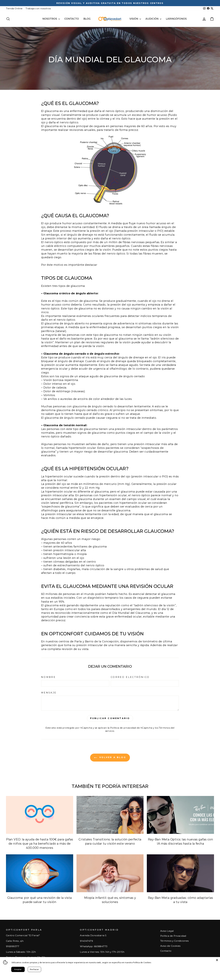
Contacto (71, 18)
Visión (134, 18)
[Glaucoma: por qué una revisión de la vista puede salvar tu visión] (39, 873)
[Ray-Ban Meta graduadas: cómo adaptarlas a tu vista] (180, 873)
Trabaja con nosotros (38, 8)
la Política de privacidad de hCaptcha (130, 727)
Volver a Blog (112, 757)
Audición (152, 18)
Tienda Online (14, 8)
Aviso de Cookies (170, 945)
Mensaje (48, 692)
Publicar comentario (110, 718)
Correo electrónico (130, 677)
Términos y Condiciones (174, 940)
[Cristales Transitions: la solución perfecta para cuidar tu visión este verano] (110, 815)
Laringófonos (176, 18)
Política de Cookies (142, 962)
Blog (87, 18)
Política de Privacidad (173, 935)
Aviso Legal (167, 930)
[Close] (217, 960)
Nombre (48, 677)
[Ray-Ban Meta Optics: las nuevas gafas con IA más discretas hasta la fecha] (180, 815)
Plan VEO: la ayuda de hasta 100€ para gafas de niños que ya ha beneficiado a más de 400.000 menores (39, 844)
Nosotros (50, 18)
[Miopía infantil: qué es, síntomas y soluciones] (110, 873)
